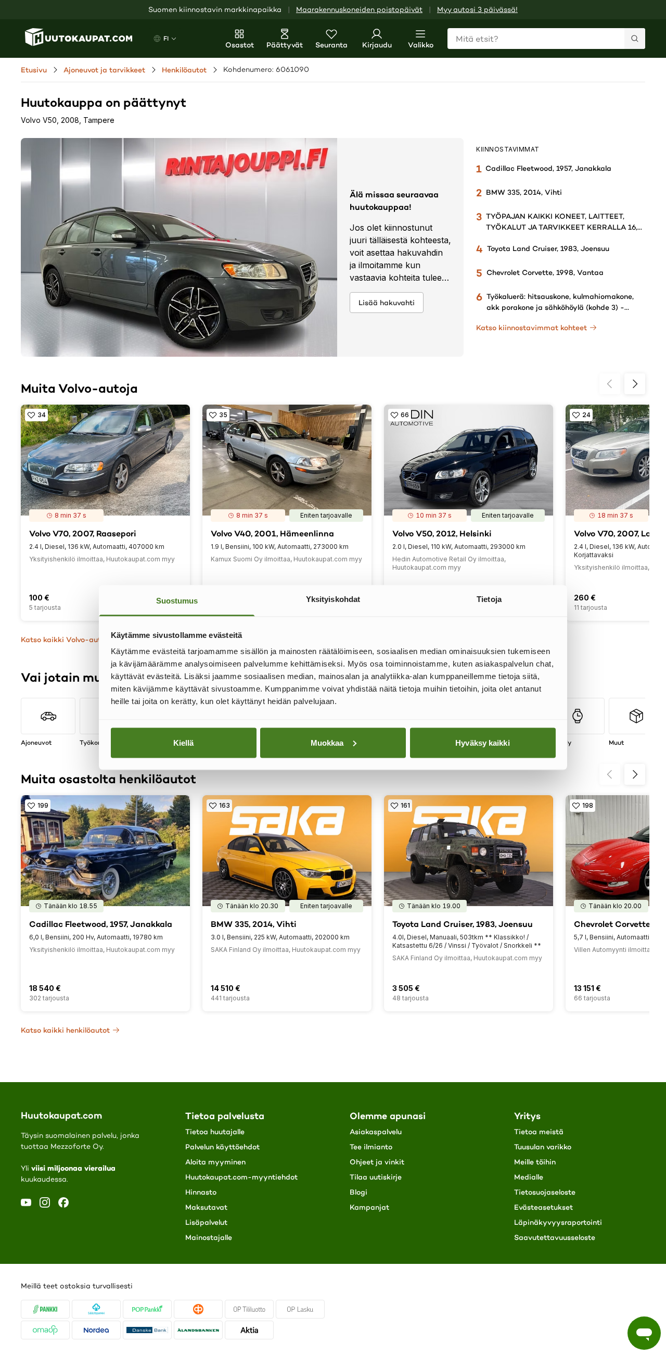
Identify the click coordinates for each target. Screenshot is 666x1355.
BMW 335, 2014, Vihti (524, 192)
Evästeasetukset (543, 1207)
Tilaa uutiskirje (376, 1177)
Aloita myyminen (215, 1161)
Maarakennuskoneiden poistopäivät (359, 9)
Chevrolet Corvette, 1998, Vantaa (545, 272)
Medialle (528, 1177)
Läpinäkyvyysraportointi (558, 1222)
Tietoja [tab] (489, 599)
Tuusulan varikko (542, 1146)
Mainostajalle (208, 1237)
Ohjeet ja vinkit (377, 1161)
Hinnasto (200, 1192)
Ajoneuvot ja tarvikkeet (104, 69)
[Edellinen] (609, 383)
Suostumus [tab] (177, 600)
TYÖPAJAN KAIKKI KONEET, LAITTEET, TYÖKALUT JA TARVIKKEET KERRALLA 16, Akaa (561, 227)
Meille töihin (535, 1161)
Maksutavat (206, 1207)
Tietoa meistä (538, 1131)
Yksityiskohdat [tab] (333, 599)
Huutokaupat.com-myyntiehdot (241, 1177)
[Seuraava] (634, 383)
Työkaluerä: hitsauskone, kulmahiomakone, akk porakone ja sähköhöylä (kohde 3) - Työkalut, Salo (560, 307)
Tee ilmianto (371, 1146)
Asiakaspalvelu (376, 1131)
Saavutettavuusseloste (554, 1237)
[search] (634, 38)
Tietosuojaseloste (544, 1192)
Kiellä (183, 742)
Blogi (358, 1192)
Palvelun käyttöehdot (222, 1146)
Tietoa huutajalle (215, 1131)
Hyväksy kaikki (482, 742)
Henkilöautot (184, 69)
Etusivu (34, 69)
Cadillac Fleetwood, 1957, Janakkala (548, 168)
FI (166, 38)
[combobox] (546, 38)
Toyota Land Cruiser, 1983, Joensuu (548, 248)
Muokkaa (327, 742)
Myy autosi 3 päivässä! (477, 9)
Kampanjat (369, 1207)
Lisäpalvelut (206, 1222)
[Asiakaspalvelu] (644, 1333)
